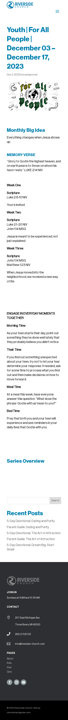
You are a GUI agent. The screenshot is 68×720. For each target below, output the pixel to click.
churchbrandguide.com (19, 712)
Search (55, 500)
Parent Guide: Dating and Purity (28, 527)
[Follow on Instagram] (16, 682)
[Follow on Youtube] (23, 682)
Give (9, 672)
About (10, 659)
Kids (9, 663)
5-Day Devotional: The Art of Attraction (34, 533)
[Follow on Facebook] (9, 682)
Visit (9, 667)
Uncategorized (29, 75)
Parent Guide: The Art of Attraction (31, 539)
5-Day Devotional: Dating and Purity (31, 521)
